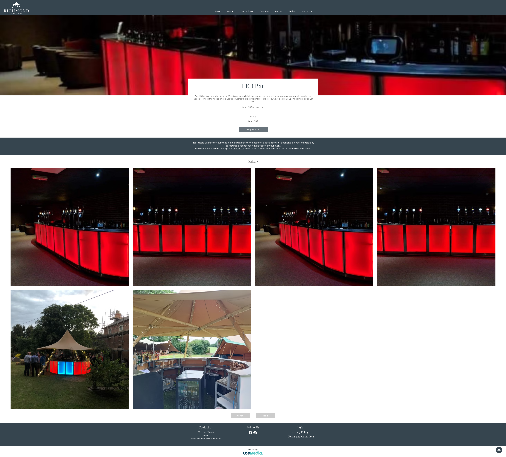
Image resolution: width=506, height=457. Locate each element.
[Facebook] (250, 432)
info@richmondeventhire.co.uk (206, 438)
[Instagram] (255, 432)
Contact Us (238, 148)
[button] (240, 415)
